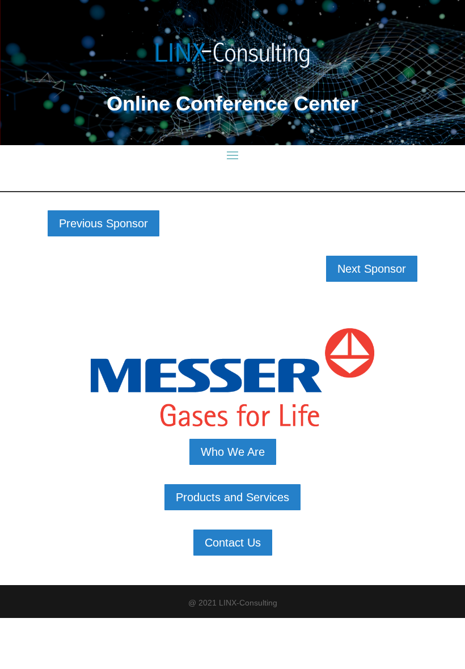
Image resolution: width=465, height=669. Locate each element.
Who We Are (233, 452)
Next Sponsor (371, 268)
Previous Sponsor (103, 223)
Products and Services (232, 497)
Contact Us (233, 542)
